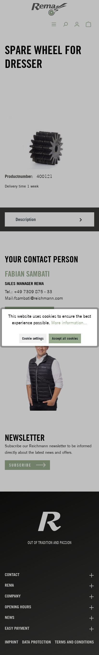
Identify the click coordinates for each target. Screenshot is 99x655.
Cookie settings (32, 338)
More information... (69, 322)
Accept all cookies (65, 338)
